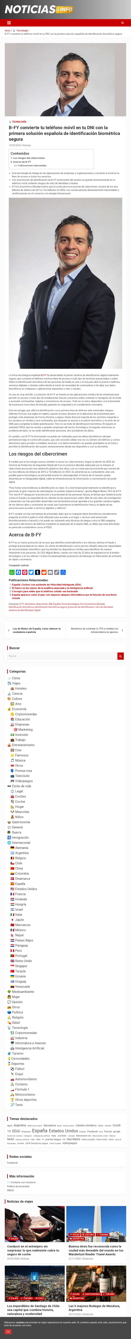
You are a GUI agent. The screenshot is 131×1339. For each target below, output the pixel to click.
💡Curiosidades (18, 1058)
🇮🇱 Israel (16, 909)
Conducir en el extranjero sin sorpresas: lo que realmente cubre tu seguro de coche (33, 1250)
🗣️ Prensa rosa (21, 771)
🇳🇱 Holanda (18, 899)
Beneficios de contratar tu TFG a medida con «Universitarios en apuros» (94, 630)
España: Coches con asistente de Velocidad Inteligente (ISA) (46, 584)
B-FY (43, 375)
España (57, 604)
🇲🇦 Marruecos (20, 925)
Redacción (88, 1258)
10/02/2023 (15, 145)
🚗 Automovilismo (23, 1079)
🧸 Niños (16, 817)
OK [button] (8, 1331)
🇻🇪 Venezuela (20, 987)
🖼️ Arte (15, 704)
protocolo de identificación (81, 607)
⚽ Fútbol (17, 1069)
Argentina (20, 1125)
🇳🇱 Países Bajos (21, 940)
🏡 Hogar (17, 807)
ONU (38, 1139)
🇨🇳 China (16, 868)
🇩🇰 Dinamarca (20, 879)
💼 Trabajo (18, 740)
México (112, 1136)
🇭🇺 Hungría (18, 904)
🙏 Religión (15, 1017)
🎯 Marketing (23, 730)
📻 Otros (13, 1007)
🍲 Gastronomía (18, 822)
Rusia (111, 1139)
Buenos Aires (68, 1126)
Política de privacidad (18, 1186)
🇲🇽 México (18, 930)
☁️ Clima (13, 678)
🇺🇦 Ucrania (18, 976)
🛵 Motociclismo (22, 1094)
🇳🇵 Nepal (16, 935)
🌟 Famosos (19, 755)
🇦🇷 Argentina (19, 853)
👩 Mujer (13, 997)
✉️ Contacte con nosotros (21, 1182)
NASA (10, 1139)
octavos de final (22, 1139)
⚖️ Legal (16, 791)
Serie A (118, 1140)
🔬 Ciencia (14, 694)
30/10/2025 (75, 1314)
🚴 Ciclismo (19, 1084)
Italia (53, 1136)
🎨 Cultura (14, 699)
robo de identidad (104, 607)
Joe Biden (61, 1136)
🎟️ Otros (16, 765)
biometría (30, 604)
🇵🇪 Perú (16, 951)
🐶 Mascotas (19, 812)
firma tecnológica (70, 604)
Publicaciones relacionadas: (32, 165)
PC (43, 1140)
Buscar (120, 656)
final (101, 1132)
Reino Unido (101, 1139)
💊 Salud (13, 1022)
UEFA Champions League (36, 1143)
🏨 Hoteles (18, 688)
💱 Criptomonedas (23, 1033)
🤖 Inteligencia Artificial (27, 1048)
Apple (9, 1126)
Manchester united (100, 1136)
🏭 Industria (18, 1038)
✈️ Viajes (13, 683)
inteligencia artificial (42, 1136)
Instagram (28, 1136)
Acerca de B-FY (22, 161)
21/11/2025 (75, 1258)
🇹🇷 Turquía (18, 971)
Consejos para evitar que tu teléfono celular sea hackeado (45, 591)
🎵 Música (17, 760)
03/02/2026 (13, 1258)
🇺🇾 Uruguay (18, 981)
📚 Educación (20, 719)
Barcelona (50, 1125)
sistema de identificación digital (24, 610)
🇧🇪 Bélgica (18, 858)
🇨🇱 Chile (16, 863)
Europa (82, 1131)
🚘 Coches (18, 796)
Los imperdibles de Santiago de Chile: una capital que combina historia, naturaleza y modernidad (33, 1310)
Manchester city (83, 1136)
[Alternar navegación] (9, 23)
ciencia (108, 1125)
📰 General (15, 827)
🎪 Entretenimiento (21, 745)
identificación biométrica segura (51, 607)
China (100, 1125)
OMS (33, 1139)
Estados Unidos (63, 1130)
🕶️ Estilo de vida (19, 786)
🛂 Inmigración (18, 837)
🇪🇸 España (17, 884)
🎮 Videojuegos (21, 781)
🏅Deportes (15, 1064)
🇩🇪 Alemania (19, 848)
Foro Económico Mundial (92, 604)
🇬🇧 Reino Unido (21, 961)
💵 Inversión (19, 735)
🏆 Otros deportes (23, 1100)
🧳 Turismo (15, 1053)
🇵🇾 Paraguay (19, 945)
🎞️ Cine (15, 750)
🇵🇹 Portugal (18, 956)
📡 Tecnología (17, 121)
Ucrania (20, 1143)
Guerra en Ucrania (14, 1136)
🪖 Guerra (14, 832)
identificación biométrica (21, 607)
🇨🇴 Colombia (19, 873)
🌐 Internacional (18, 843)
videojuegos (69, 1143)
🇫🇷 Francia (18, 894)
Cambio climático (86, 1125)
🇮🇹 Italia (16, 915)
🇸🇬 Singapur (18, 966)
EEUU (16, 1131)
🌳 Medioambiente (20, 992)
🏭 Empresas (19, 724)
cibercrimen (42, 604)
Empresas (26, 1131)
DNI (50, 604)
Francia (108, 1131)
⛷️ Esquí (16, 1074)
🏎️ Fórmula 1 (19, 1089)
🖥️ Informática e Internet (28, 1043)
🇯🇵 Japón (17, 920)
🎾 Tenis (16, 1105)
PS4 (63, 1140)
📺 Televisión (20, 776)
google (116, 1131)
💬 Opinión (15, 1002)
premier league (53, 1139)
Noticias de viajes (20, 1201)
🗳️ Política (15, 1012)
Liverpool (71, 1136)
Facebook (92, 1131)
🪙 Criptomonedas (23, 714)
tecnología (11, 1143)
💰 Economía (16, 709)
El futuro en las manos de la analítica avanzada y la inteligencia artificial (52, 588)
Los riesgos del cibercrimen (29, 158)
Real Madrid (73, 1139)
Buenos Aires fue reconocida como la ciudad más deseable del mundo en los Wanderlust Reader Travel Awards (96, 1250)
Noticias (27, 145)
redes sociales (88, 1139)
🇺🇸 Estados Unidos (23, 889)
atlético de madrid (34, 1126)
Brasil (59, 1126)
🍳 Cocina (17, 801)
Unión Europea (55, 1143)
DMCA (10, 1190)
